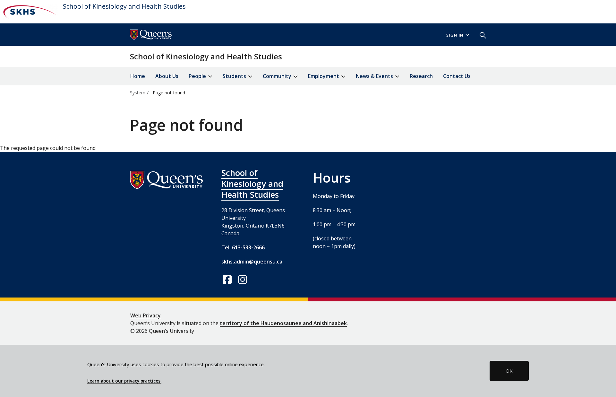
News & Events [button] (375, 76)
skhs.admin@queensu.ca (251, 261)
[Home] (29, 12)
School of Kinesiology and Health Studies (124, 6)
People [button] (198, 76)
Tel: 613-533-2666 (243, 247)
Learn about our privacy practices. (124, 381)
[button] (480, 34)
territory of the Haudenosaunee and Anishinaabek (283, 323)
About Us (166, 76)
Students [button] (235, 76)
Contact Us (457, 76)
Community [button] (278, 76)
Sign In (455, 35)
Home (137, 76)
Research (421, 76)
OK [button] (509, 370)
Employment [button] (324, 76)
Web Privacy (145, 315)
